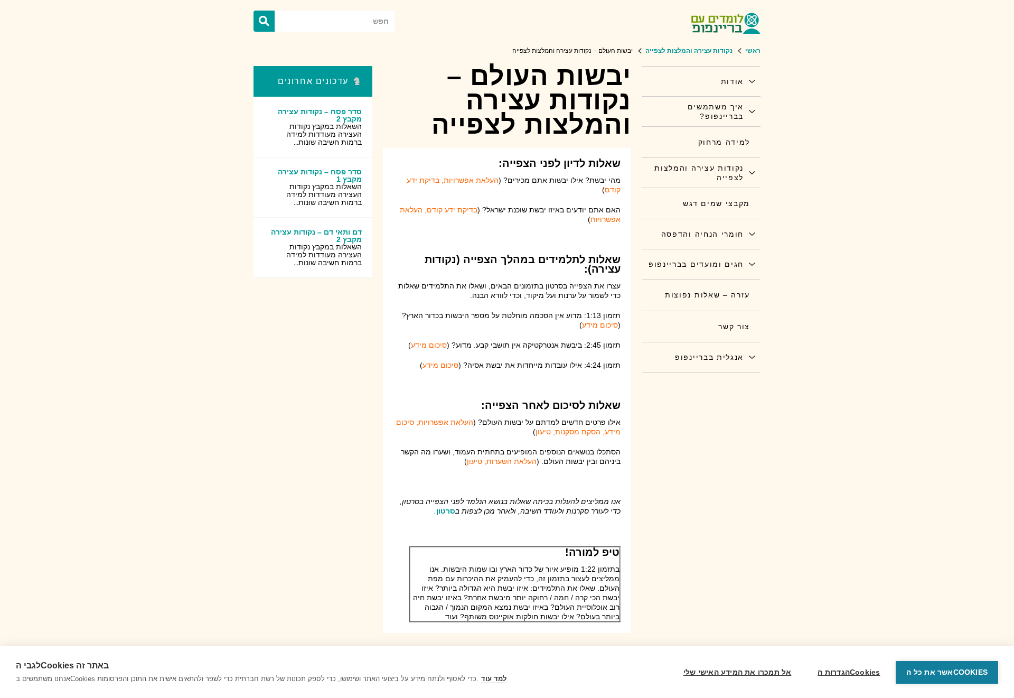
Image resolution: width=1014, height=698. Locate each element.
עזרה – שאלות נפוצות (707, 295)
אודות (732, 81)
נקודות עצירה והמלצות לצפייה (699, 173)
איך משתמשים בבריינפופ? (716, 111)
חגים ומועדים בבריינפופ (696, 264)
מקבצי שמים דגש (716, 203)
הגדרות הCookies (849, 672)
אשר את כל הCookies (947, 672)
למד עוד (493, 679)
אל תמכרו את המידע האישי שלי (737, 672)
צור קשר (734, 326)
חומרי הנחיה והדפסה (702, 234)
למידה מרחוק (724, 142)
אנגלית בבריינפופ (709, 357)
